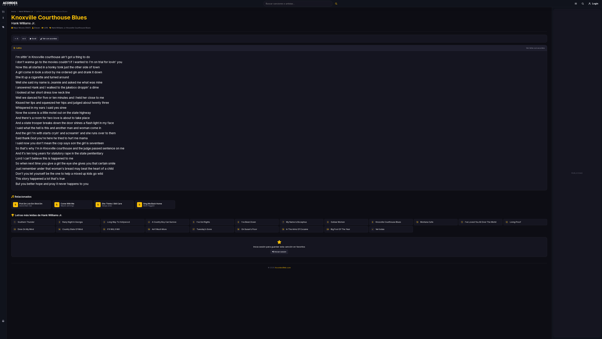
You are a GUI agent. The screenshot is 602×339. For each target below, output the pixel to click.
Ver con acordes (50, 39)
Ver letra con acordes (535, 48)
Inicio (13, 11)
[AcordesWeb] (14, 3)
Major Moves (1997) (22, 28)
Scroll (34, 39)
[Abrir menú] (576, 3)
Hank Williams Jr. (26, 11)
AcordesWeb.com (283, 267)
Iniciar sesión (280, 252)
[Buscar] (336, 3)
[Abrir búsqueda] (583, 3)
